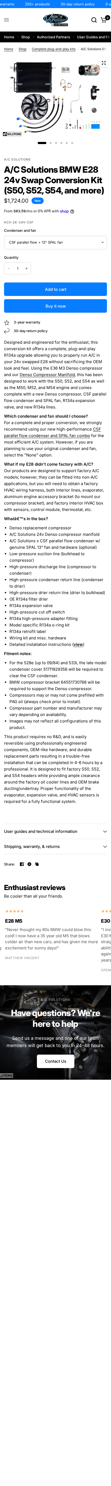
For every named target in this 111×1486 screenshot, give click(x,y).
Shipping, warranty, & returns (32, 846)
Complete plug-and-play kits (53, 49)
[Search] (94, 20)
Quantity (11, 257)
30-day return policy (72, 4)
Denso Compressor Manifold (47, 374)
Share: (9, 864)
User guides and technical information (40, 831)
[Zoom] (104, 63)
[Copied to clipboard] (37, 864)
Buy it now (56, 306)
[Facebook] (22, 864)
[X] (29, 864)
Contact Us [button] (55, 1061)
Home (9, 37)
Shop (25, 37)
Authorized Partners (53, 37)
